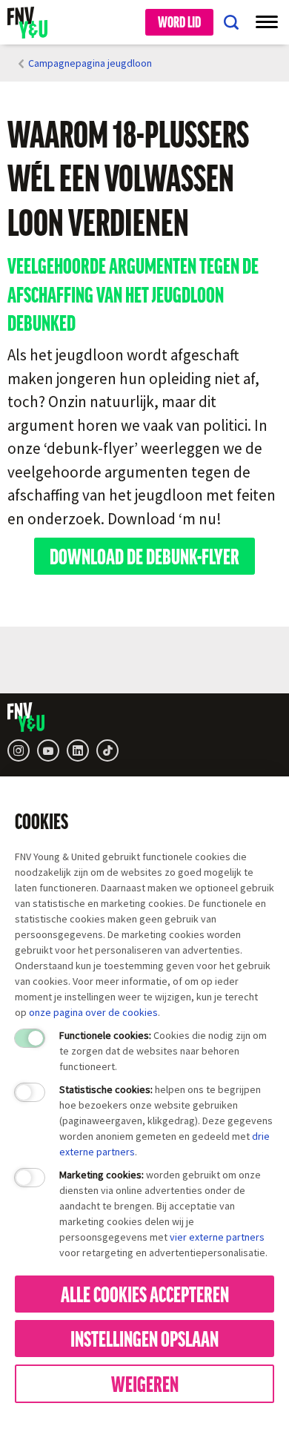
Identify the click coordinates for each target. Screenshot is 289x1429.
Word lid (179, 21)
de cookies (133, 1012)
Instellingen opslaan (144, 1338)
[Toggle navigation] (267, 22)
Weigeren (145, 1383)
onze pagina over (68, 1012)
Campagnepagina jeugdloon (90, 63)
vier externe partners (217, 1237)
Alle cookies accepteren (145, 1293)
